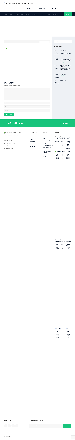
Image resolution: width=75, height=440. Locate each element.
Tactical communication (47, 145)
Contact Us (55, 14)
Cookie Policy (52, 434)
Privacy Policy (59, 434)
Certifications (19, 14)
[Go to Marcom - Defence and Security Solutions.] (4, 28)
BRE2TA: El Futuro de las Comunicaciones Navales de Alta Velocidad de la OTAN (66, 59)
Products (32, 139)
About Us (12, 14)
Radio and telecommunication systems (23, 41)
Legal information (67, 434)
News (31, 143)
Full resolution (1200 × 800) (44, 41)
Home (6, 14)
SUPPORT (43, 14)
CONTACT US (65, 123)
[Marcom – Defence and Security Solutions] (18, 3)
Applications (35, 14)
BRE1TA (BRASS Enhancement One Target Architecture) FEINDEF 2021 (65, 52)
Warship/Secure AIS (46, 143)
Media (49, 14)
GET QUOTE (68, 14)
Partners (28, 14)
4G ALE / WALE (63, 74)
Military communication (47, 140)
